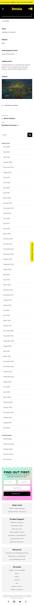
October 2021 (7, 300)
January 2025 (7, 203)
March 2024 (7, 233)
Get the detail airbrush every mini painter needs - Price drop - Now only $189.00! (17, 3)
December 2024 (8, 208)
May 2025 (6, 188)
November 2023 (8, 254)
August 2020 (7, 346)
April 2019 (6, 392)
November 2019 (8, 366)
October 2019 (7, 371)
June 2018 (6, 428)
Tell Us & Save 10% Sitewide (32, 251)
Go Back (6, 21)
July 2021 (6, 310)
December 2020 (8, 331)
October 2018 (7, 417)
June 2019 (6, 387)
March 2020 (7, 356)
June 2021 (6, 315)
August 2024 (7, 213)
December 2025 (8, 167)
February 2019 (8, 402)
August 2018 (7, 422)
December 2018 (8, 412)
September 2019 (8, 376)
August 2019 (7, 382)
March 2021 (7, 320)
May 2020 (6, 351)
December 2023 (8, 249)
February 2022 (8, 290)
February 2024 (8, 239)
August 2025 (7, 172)
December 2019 (8, 361)
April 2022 (6, 279)
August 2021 (7, 305)
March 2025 (7, 198)
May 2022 (6, 274)
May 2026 (6, 152)
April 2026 (6, 157)
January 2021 (7, 325)
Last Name (24, 482)
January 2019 (7, 407)
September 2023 (8, 264)
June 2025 (6, 182)
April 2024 (6, 228)
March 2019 (7, 397)
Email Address (17, 488)
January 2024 (7, 244)
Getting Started (8, 449)
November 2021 (8, 295)
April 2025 (6, 193)
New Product (7, 459)
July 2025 (6, 177)
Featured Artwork (11, 105)
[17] (3, 43)
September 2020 (8, 341)
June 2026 (6, 147)
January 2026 (7, 162)
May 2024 (6, 223)
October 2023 (7, 259)
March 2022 (7, 285)
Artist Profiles (7, 439)
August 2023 (7, 269)
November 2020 (8, 336)
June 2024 (6, 218)
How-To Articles (8, 454)
